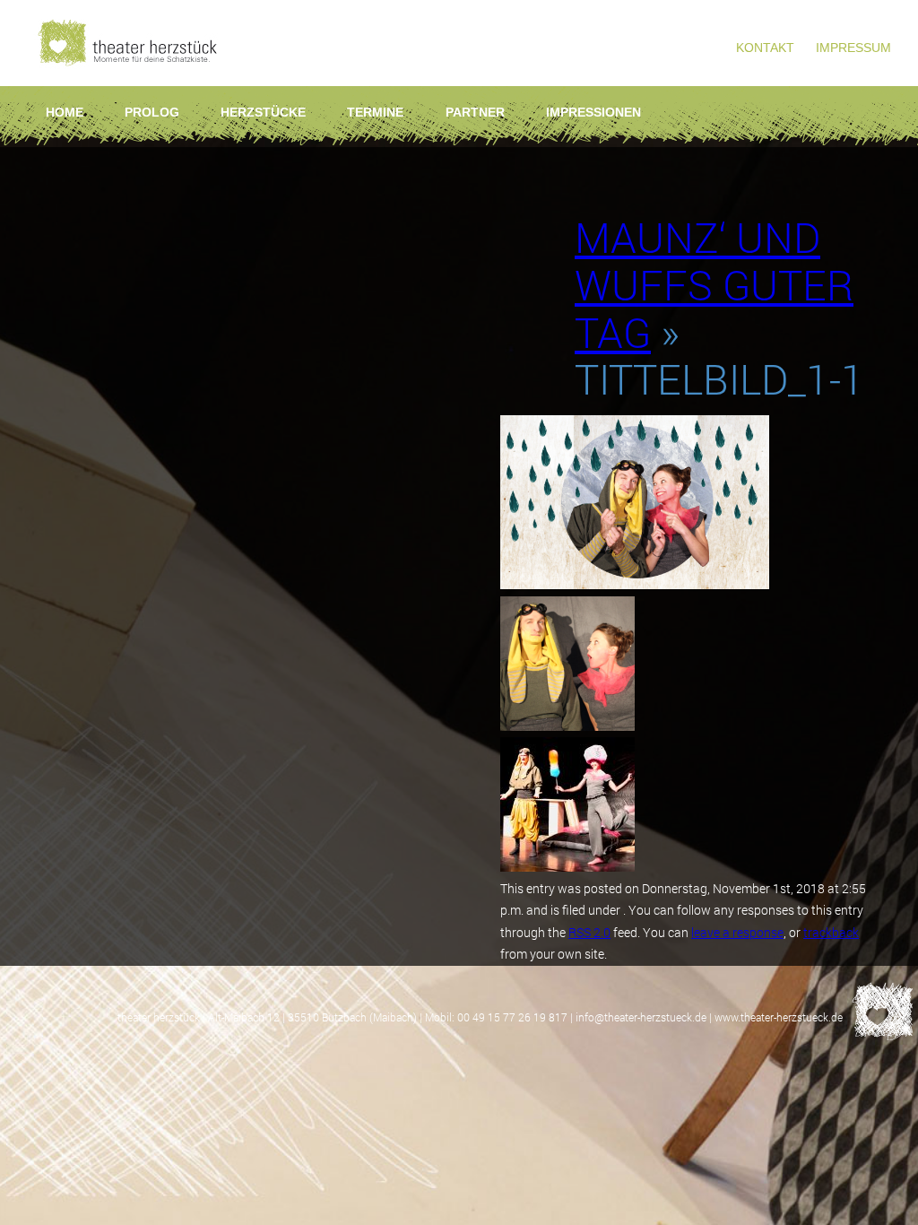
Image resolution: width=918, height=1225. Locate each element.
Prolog (152, 112)
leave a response (737, 932)
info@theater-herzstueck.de (641, 1017)
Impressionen (593, 112)
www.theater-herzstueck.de (778, 1017)
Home (64, 112)
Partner (475, 112)
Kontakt (765, 47)
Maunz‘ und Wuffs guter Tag (714, 284)
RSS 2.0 (589, 932)
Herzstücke (263, 112)
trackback (831, 932)
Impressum (853, 47)
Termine (375, 112)
